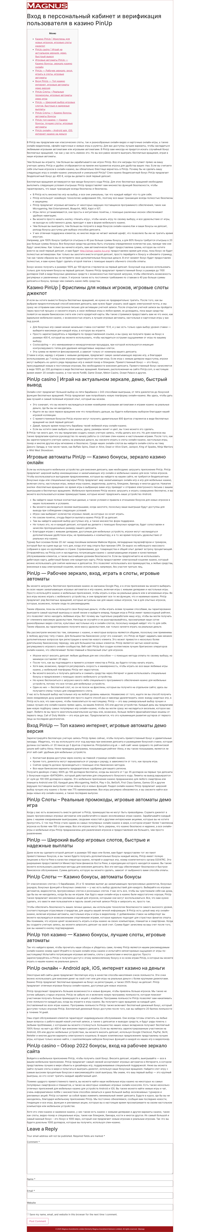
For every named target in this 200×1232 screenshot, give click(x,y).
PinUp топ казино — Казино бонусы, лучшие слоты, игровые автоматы (54, 123)
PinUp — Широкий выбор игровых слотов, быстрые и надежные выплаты (55, 106)
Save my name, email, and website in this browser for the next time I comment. (73, 1214)
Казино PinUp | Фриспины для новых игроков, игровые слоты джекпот (53, 42)
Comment (33, 1142)
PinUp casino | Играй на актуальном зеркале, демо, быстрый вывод (51, 53)
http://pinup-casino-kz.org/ (95, 250)
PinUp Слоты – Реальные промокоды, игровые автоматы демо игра (53, 95)
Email (31, 1191)
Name (31, 1179)
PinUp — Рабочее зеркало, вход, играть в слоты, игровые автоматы (54, 74)
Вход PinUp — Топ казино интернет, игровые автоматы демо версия (52, 85)
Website (31, 1203)
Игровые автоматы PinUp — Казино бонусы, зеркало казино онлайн (53, 63)
